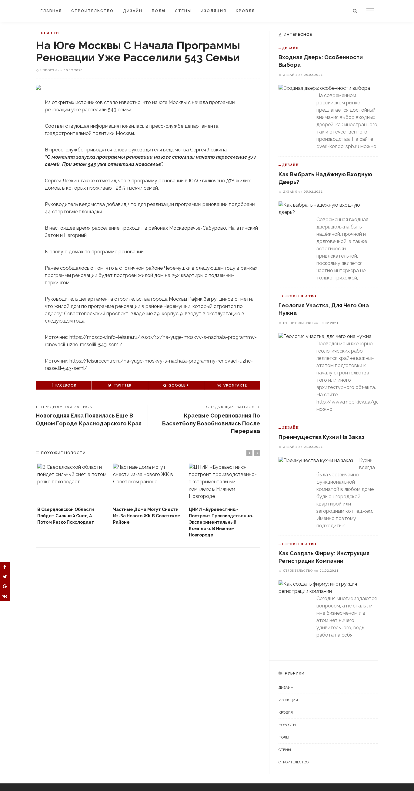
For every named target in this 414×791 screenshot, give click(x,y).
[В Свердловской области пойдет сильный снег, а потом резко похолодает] (72, 483)
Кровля (245, 11)
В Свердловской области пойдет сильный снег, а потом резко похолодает (65, 516)
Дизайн (132, 11)
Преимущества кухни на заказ (322, 437)
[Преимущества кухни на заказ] (316, 460)
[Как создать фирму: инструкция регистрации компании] (325, 587)
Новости (49, 33)
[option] (72, 495)
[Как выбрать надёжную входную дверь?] (325, 208)
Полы (158, 11)
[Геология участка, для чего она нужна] (325, 336)
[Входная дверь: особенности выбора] (324, 88)
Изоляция (213, 11)
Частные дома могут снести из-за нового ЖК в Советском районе (147, 516)
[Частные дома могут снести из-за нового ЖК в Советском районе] (148, 483)
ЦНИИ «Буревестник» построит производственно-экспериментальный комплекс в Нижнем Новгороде (221, 522)
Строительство (92, 11)
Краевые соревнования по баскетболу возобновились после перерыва (211, 423)
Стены (183, 11)
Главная (51, 11)
